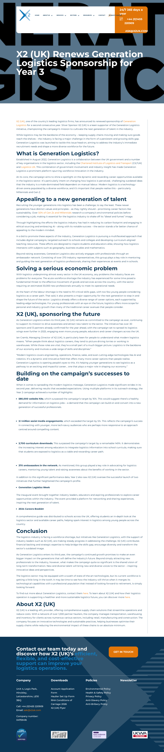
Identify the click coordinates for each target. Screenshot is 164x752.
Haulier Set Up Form (62, 696)
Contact (101, 15)
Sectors (73, 15)
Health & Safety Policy (98, 692)
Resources (87, 15)
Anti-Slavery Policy (96, 700)
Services (60, 15)
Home (37, 15)
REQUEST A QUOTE (115, 15)
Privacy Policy (94, 696)
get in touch (123, 651)
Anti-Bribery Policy (96, 704)
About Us (46, 15)
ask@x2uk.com (32, 710)
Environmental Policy (98, 688)
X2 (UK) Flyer (58, 707)
